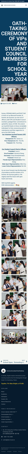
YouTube (15, 451)
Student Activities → (6, 419)
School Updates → (6, 417)
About (2, 391)
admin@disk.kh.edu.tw (8, 439)
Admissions (4, 396)
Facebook (3, 451)
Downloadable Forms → (7, 414)
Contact (3, 404)
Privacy (20, 451)
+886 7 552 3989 (7, 436)
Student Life (4, 399)
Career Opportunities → (7, 422)
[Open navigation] (26, 5)
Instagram (9, 451)
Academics (4, 394)
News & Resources (6, 401)
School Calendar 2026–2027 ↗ (9, 412)
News (15, 103)
